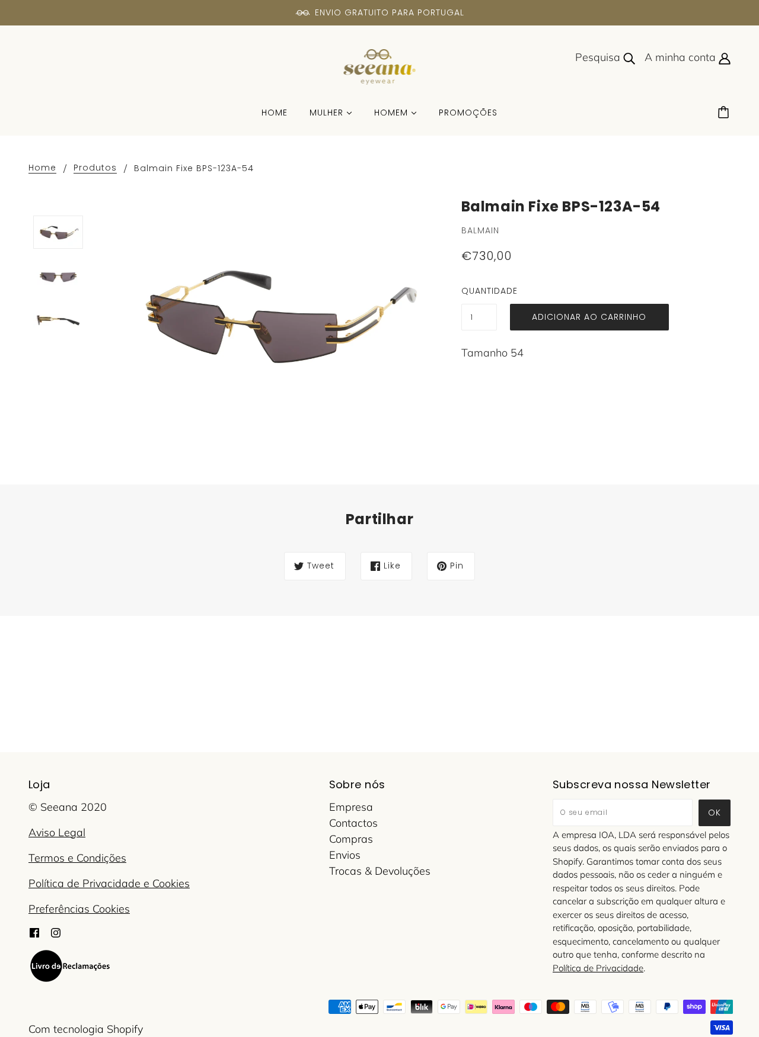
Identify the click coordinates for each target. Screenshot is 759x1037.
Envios (345, 855)
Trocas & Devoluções (379, 871)
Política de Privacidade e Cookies (109, 883)
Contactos (353, 823)
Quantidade (479, 291)
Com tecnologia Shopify (85, 1029)
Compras (351, 839)
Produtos (95, 168)
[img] (34, 931)
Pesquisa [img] (599, 57)
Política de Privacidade (598, 968)
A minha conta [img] (682, 57)
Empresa (351, 807)
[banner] (380, 66)
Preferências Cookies (79, 909)
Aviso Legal (56, 832)
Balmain (480, 230)
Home (42, 168)
